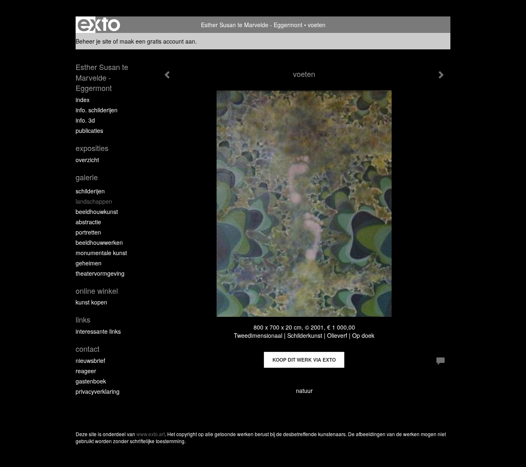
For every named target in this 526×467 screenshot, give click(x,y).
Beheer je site (93, 41)
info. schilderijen (97, 110)
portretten (88, 232)
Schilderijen (90, 191)
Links (83, 319)
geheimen (89, 263)
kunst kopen (91, 302)
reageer (86, 371)
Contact (87, 349)
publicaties (89, 130)
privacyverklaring (98, 391)
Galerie (87, 177)
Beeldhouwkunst (97, 211)
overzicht (87, 160)
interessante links (98, 331)
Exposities (92, 148)
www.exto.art (150, 433)
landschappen (94, 201)
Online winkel (97, 291)
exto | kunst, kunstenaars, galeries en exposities (99, 24)
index (83, 99)
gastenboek (91, 381)
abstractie (88, 222)
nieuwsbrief (90, 360)
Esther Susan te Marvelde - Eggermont (251, 25)
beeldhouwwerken (99, 242)
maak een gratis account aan (157, 41)
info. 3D (85, 120)
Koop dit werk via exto (304, 359)
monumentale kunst (101, 253)
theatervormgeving (100, 273)
